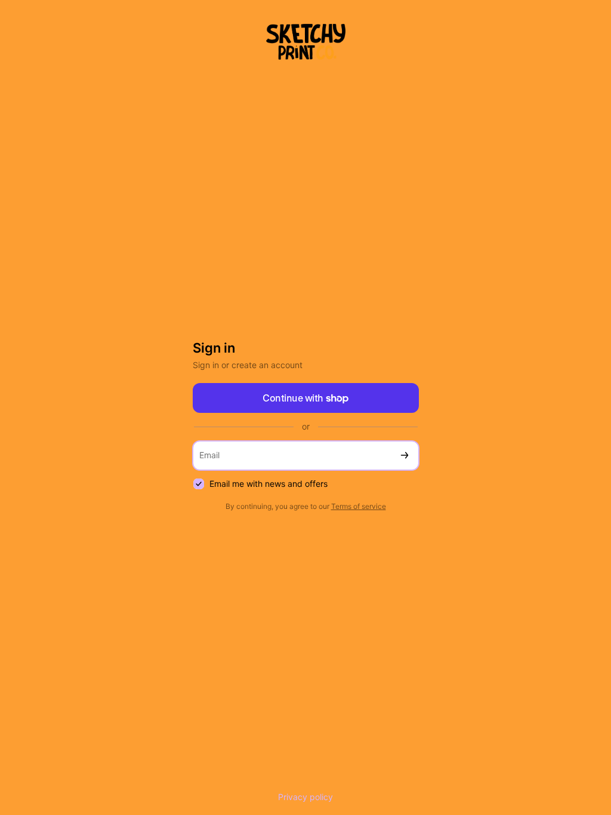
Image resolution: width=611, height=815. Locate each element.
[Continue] (404, 455)
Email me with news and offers (268, 483)
